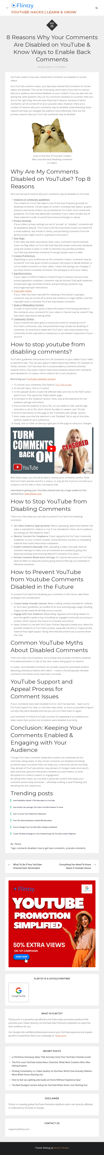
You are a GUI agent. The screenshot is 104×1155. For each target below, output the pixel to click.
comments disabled (26, 848)
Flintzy (18, 843)
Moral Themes (61, 1147)
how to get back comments (51, 848)
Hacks (41, 67)
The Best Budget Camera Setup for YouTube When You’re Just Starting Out (49, 1085)
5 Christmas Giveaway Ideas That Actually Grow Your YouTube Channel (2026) (51, 1057)
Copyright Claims (23, 291)
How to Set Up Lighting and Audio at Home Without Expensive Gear (46, 1080)
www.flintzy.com (33, 493)
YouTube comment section (41, 379)
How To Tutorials (56, 67)
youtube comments (76, 848)
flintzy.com (60, 1035)
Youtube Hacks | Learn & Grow (43, 12)
